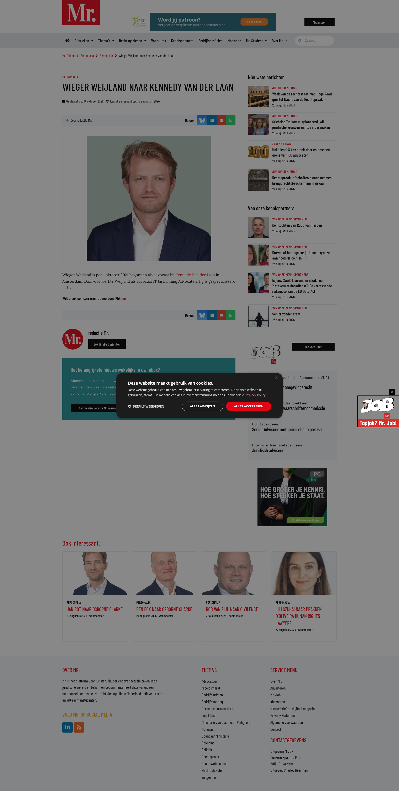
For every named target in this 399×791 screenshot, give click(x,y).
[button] (146, 406)
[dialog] (199, 395)
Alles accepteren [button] (248, 406)
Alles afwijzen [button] (202, 406)
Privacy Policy (256, 395)
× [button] (275, 377)
